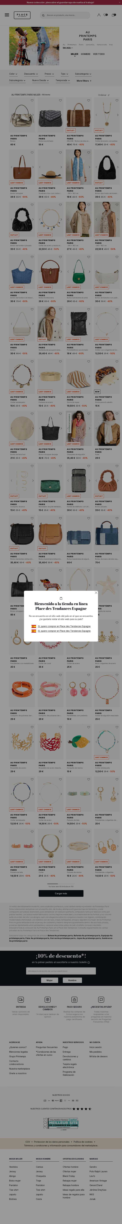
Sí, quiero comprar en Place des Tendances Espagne (64, 626)
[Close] (96, 592)
